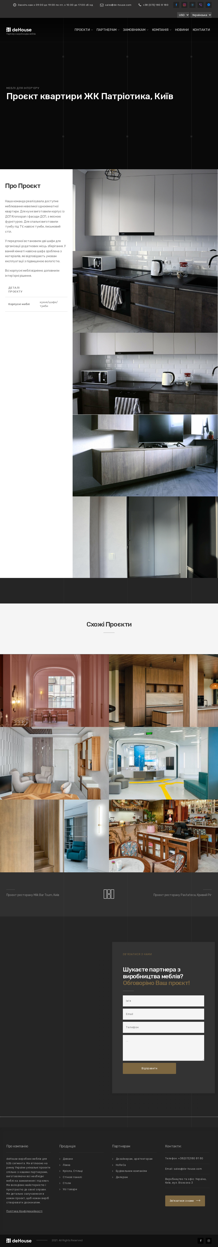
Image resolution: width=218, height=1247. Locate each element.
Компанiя (160, 30)
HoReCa (121, 1165)
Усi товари (70, 1189)
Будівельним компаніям (131, 1171)
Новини (182, 30)
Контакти (201, 30)
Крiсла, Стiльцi (73, 1171)
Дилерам (122, 1177)
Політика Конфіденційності (24, 1211)
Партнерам (106, 30)
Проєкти (82, 30)
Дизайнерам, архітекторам (134, 1158)
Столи (67, 1183)
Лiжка (66, 1165)
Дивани (68, 1158)
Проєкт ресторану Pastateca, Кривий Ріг (182, 895)
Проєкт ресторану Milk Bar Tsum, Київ (32, 895)
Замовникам (134, 30)
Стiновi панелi (72, 1177)
